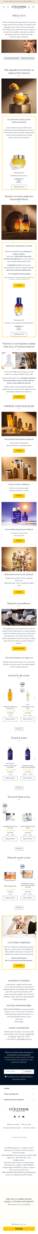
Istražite (19, 285)
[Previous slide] (3, 698)
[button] (4, 7)
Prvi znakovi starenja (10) (12, 58)
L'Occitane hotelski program (12, 1128)
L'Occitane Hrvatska (21, 1137)
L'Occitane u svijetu (29, 1128)
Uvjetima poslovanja (19, 999)
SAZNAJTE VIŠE (19, 648)
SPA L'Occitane (26, 1124)
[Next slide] (35, 698)
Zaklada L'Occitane (13, 1124)
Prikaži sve (19, 729)
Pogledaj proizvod (19, 187)
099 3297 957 (29, 1034)
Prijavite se (28, 1071)
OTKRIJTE (19, 450)
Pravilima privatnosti (19, 1079)
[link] (10, 704)
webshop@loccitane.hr (24, 1039)
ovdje (21, 1021)
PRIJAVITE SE (19, 397)
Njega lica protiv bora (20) (29, 58)
